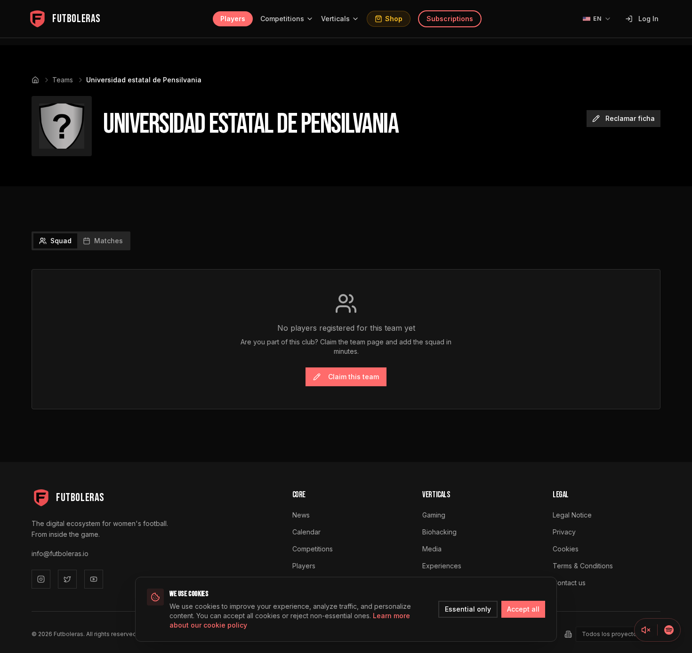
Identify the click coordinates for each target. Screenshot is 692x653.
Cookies (566, 549)
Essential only (468, 609)
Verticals (335, 19)
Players (232, 19)
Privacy (564, 532)
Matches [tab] (108, 241)
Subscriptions (449, 19)
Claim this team (353, 377)
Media (432, 549)
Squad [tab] (61, 241)
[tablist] (81, 240)
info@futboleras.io (60, 553)
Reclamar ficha (630, 118)
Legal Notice (572, 515)
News (301, 515)
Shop (393, 19)
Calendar (306, 532)
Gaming (433, 515)
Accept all (523, 609)
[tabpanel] (346, 339)
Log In (648, 19)
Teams (62, 80)
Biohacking (439, 532)
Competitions (282, 19)
